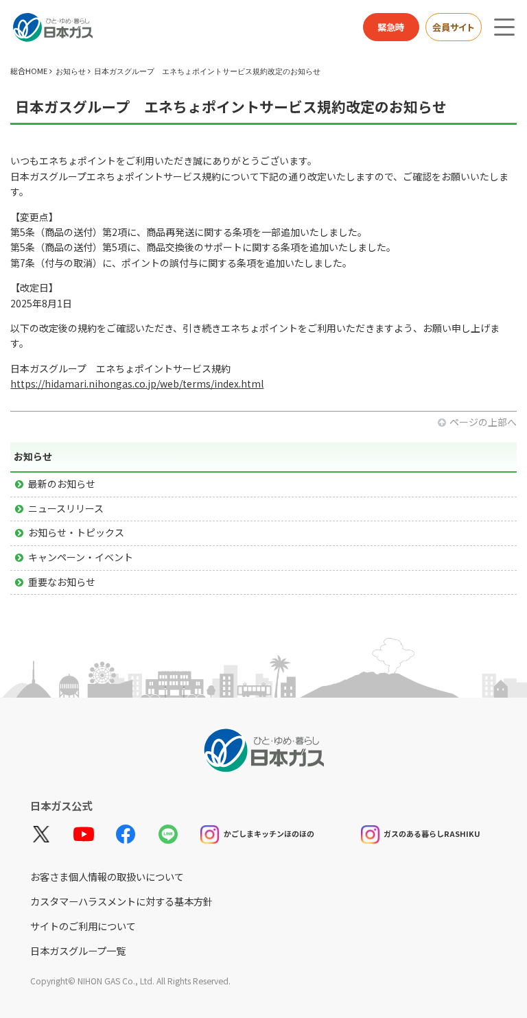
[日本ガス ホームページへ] (52, 27)
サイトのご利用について (83, 926)
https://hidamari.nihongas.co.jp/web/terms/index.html (137, 383)
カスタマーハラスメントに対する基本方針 (121, 901)
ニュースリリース (66, 508)
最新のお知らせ (61, 483)
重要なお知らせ (61, 582)
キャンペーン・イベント (80, 557)
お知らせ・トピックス (76, 532)
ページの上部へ (482, 422)
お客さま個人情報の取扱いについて (107, 876)
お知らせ (71, 71)
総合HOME (28, 70)
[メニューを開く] (504, 27)
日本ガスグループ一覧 (78, 950)
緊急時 (390, 27)
